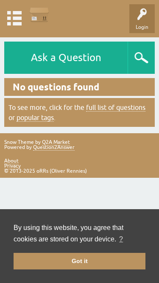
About (11, 161)
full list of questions (115, 107)
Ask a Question (66, 57)
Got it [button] (80, 261)
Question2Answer (54, 147)
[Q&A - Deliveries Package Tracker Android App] (39, 14)
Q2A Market (56, 142)
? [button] (121, 239)
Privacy (12, 166)
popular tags (35, 117)
